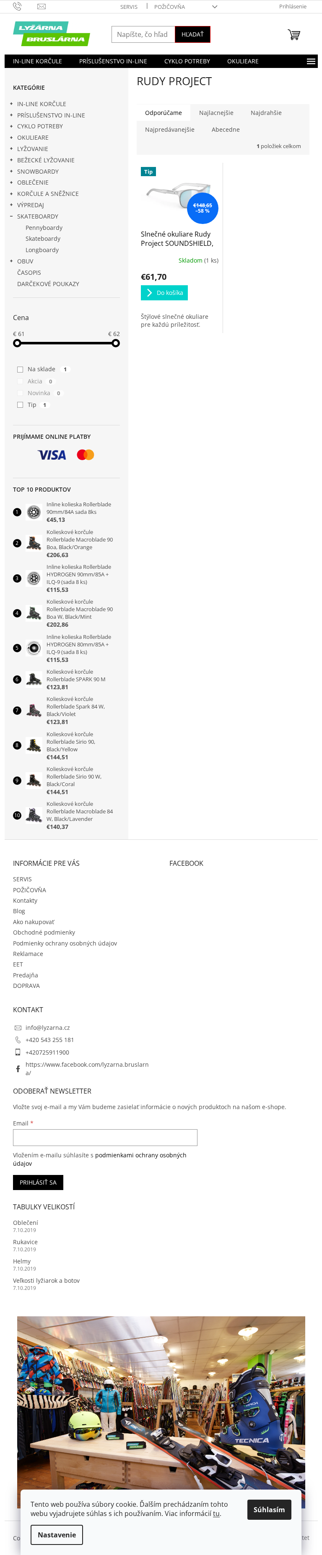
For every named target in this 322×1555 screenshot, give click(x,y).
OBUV (25, 261)
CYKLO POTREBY (40, 126)
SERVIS (129, 6)
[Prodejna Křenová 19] (161, 1412)
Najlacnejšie (216, 113)
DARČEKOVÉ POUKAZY (48, 284)
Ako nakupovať (33, 922)
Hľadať (193, 34)
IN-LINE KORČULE (41, 104)
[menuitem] (37, 61)
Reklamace (28, 954)
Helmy (22, 1261)
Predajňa (25, 975)
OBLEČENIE (33, 182)
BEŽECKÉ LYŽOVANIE (46, 160)
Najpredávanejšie (170, 129)
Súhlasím (269, 1509)
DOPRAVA (26, 986)
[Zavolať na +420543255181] (25, 6)
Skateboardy (43, 238)
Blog (19, 911)
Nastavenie (57, 1534)
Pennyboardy (44, 228)
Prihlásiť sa (38, 1182)
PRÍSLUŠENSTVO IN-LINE (51, 115)
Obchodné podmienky (44, 932)
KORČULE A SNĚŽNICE (48, 194)
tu (216, 1513)
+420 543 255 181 (50, 1040)
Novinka (44, 393)
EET (18, 964)
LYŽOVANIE (32, 149)
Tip (37, 405)
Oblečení (25, 1223)
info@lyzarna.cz (48, 1027)
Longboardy (42, 250)
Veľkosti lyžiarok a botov (46, 1280)
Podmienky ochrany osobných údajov (65, 943)
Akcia (40, 381)
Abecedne (226, 129)
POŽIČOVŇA (169, 6)
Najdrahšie (266, 113)
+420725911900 (47, 1052)
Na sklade (47, 369)
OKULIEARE (33, 137)
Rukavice (25, 1242)
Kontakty (25, 900)
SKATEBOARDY (37, 216)
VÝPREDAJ (30, 205)
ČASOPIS (29, 272)
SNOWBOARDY (38, 171)
